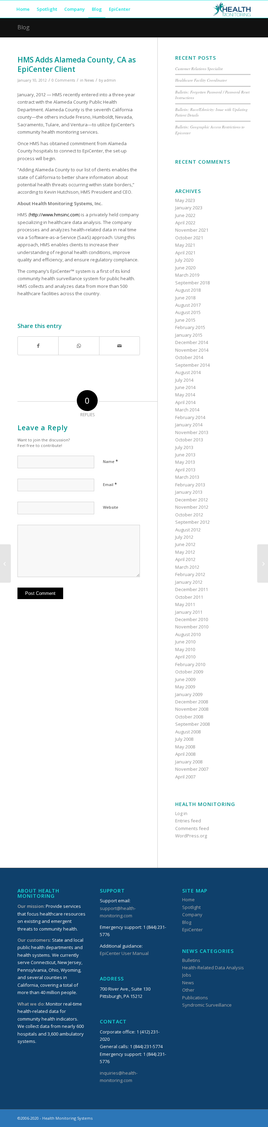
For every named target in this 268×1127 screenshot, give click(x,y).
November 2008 (191, 709)
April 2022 (185, 222)
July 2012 (184, 537)
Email (110, 484)
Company (192, 914)
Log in (181, 813)
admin (110, 80)
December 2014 (191, 342)
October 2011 (189, 597)
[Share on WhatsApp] (79, 346)
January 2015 (188, 335)
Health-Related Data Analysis (213, 967)
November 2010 (191, 627)
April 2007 (185, 777)
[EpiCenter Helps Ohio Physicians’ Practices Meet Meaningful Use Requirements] (5, 563)
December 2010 (191, 619)
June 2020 (185, 267)
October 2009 (189, 672)
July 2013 (184, 447)
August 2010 (188, 634)
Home (188, 899)
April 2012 (185, 559)
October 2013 (189, 439)
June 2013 (185, 454)
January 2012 (188, 582)
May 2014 (185, 394)
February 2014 (190, 417)
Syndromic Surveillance (207, 1005)
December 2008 (191, 702)
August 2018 (188, 290)
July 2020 (184, 260)
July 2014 (184, 380)
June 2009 (185, 679)
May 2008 (185, 747)
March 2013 (187, 477)
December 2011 (191, 589)
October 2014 (189, 357)
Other (188, 990)
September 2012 (192, 522)
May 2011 (185, 604)
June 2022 (185, 215)
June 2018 (185, 297)
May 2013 (185, 462)
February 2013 (190, 485)
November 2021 (191, 230)
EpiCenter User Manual (124, 953)
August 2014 (188, 372)
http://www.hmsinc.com (54, 214)
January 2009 (188, 694)
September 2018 (192, 282)
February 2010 (190, 664)
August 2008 (188, 732)
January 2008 (188, 762)
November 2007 (191, 769)
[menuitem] (23, 9)
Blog (23, 27)
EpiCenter (192, 929)
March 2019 (187, 275)
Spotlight (191, 907)
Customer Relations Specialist (199, 68)
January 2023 (188, 207)
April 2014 (185, 402)
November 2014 (191, 350)
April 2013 (185, 470)
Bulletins (191, 960)
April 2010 (185, 657)
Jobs (186, 975)
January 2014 (188, 424)
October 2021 (189, 237)
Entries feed (188, 821)
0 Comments (63, 80)
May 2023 (185, 200)
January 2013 (188, 492)
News (89, 80)
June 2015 (185, 320)
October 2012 (189, 515)
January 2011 (188, 612)
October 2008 (189, 717)
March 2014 (187, 409)
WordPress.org (191, 836)
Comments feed (192, 828)
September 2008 (192, 724)
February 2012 (190, 574)
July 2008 (184, 739)
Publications (195, 997)
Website (110, 507)
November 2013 (191, 432)
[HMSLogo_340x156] (232, 9)
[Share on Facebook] (38, 346)
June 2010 (185, 642)
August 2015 (188, 312)
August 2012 (188, 530)
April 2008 (185, 754)
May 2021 (185, 245)
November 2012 (191, 507)
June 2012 (185, 544)
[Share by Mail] (119, 346)
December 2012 (191, 500)
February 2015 (190, 327)
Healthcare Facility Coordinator (201, 80)
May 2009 (185, 687)
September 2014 (192, 365)
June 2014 (185, 387)
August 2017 (188, 305)
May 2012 (185, 552)
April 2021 (185, 252)
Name (110, 461)
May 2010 (185, 649)
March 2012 (187, 567)
